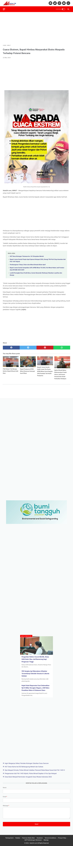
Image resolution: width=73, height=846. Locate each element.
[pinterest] (44, 347)
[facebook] (50, 3)
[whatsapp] (68, 3)
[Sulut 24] (11, 3)
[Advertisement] (36, 28)
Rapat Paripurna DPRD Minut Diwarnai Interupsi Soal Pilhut (27, 371)
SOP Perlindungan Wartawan (33, 840)
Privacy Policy (62, 838)
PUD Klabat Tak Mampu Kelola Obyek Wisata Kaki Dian (10, 371)
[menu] (4, 9)
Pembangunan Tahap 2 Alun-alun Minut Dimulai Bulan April (28, 264)
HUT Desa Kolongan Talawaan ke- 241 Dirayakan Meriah (27, 256)
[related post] (11, 361)
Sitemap (46, 840)
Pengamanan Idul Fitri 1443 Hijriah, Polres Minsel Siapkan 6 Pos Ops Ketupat (31, 773)
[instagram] (59, 3)
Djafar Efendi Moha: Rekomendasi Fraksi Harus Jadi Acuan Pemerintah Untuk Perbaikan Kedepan (60, 374)
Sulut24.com (33, 843)
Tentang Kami (9, 838)
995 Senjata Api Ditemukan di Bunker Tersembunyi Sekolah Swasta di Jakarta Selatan (35, 673)
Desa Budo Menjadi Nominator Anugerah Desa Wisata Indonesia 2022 (28, 777)
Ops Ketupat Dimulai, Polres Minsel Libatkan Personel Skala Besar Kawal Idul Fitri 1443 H (35, 770)
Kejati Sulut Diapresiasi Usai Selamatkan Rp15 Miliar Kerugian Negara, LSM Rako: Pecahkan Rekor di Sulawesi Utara (36, 688)
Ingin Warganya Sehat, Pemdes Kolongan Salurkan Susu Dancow (27, 763)
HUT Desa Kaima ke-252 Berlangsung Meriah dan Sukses (24, 767)
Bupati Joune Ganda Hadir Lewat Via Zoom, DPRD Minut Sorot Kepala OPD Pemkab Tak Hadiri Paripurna (45, 371)
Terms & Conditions (50, 838)
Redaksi (17, 838)
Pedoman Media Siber (28, 838)
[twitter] (55, 3)
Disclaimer (40, 838)
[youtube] (64, 3)
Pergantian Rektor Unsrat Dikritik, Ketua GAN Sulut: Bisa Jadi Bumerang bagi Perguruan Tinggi (35, 659)
